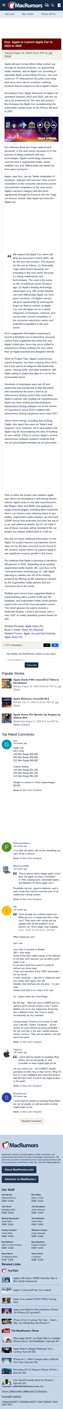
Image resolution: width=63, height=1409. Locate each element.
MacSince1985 (21, 866)
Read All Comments (32, 1121)
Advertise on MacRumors (20, 1179)
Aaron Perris (37, 1254)
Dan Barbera (7, 1242)
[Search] (54, 5)
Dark (9, 1404)
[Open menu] (4, 5)
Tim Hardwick (37, 1218)
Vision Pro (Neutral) (32, 629)
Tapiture (17, 1049)
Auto (55, 1401)
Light (4, 1404)
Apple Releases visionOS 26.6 (31, 698)
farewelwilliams (21, 843)
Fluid (40, 1401)
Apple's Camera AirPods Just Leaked (32, 1290)
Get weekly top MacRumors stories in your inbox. (31, 653)
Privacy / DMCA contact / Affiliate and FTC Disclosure (24, 1391)
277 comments (13, 645)
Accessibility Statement (11, 1396)
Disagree (37, 790)
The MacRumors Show (25, 1330)
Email (4, 1200)
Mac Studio (28, 14)
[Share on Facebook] (54, 645)
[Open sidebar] (59, 5)
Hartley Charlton (21, 724)
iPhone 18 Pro (48, 14)
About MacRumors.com (19, 1169)
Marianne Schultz (39, 1230)
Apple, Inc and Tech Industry (39, 633)
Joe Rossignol (38, 1206)
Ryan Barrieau (37, 1242)
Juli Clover (7, 1206)
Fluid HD (47, 1401)
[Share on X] (46, 645)
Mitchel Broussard (10, 1218)
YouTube (13, 1270)
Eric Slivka (36, 1195)
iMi (15, 906)
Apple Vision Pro (34, 626)
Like (30, 790)
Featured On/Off (10, 1401)
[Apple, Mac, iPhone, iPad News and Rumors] (25, 9)
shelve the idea (30, 373)
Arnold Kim (7, 1195)
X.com (10, 1200)
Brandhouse (19, 1093)
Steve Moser (7, 1254)
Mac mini (9, 14)
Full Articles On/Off (27, 1401)
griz (15, 740)
